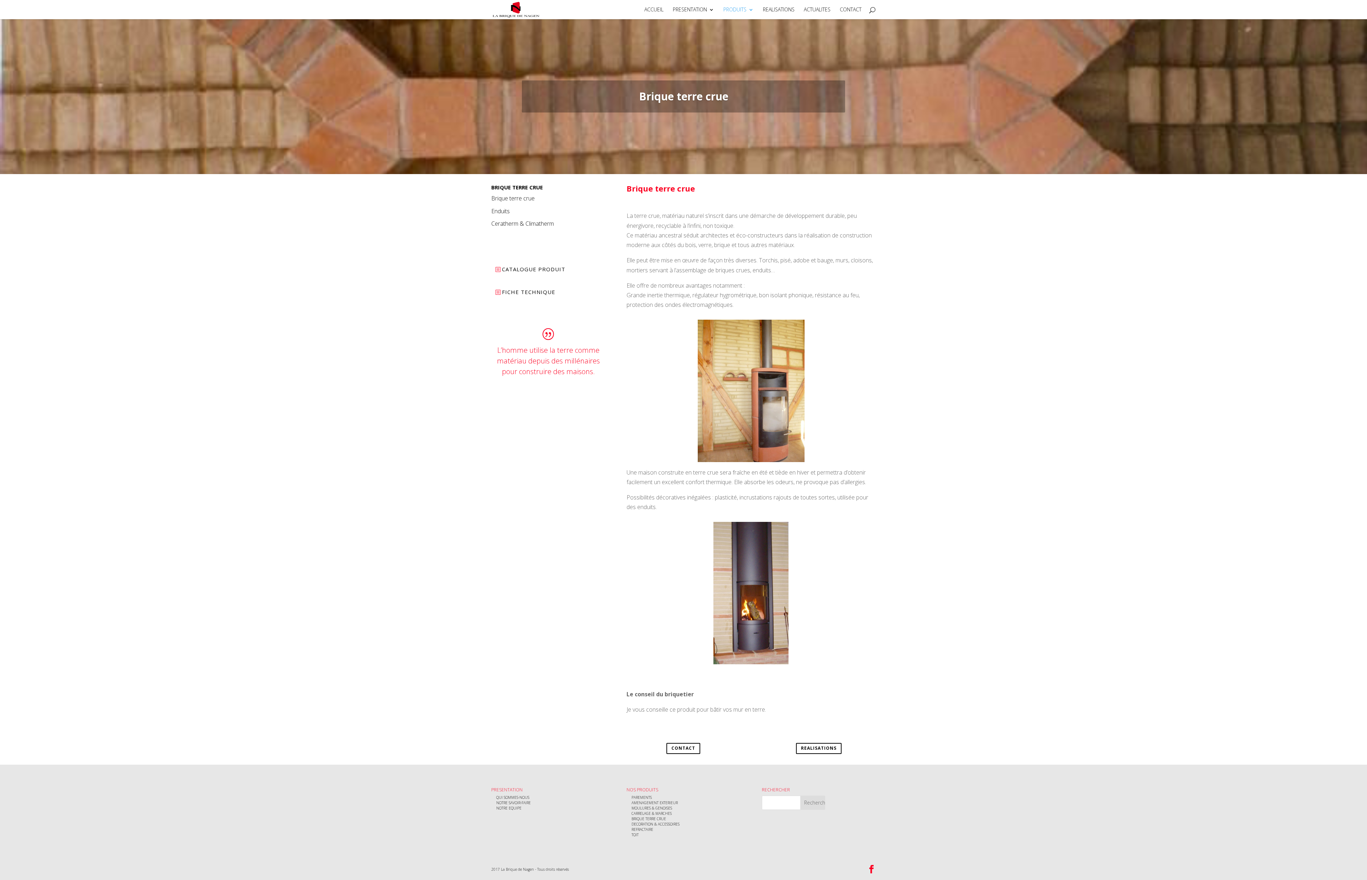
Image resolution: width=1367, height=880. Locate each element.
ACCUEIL (654, 10)
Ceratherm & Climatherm (522, 223)
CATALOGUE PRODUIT (533, 269)
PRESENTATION (690, 10)
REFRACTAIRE (642, 829)
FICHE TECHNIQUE (528, 291)
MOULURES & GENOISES (652, 808)
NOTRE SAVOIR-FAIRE (513, 802)
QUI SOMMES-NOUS (512, 797)
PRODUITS (735, 10)
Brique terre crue (513, 198)
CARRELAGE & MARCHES (652, 813)
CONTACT (850, 10)
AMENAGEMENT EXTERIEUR (655, 802)
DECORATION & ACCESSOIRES (656, 824)
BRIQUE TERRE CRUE (649, 818)
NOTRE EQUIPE (509, 808)
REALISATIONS (779, 10)
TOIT (635, 834)
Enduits (500, 211)
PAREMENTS (642, 797)
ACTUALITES (817, 10)
